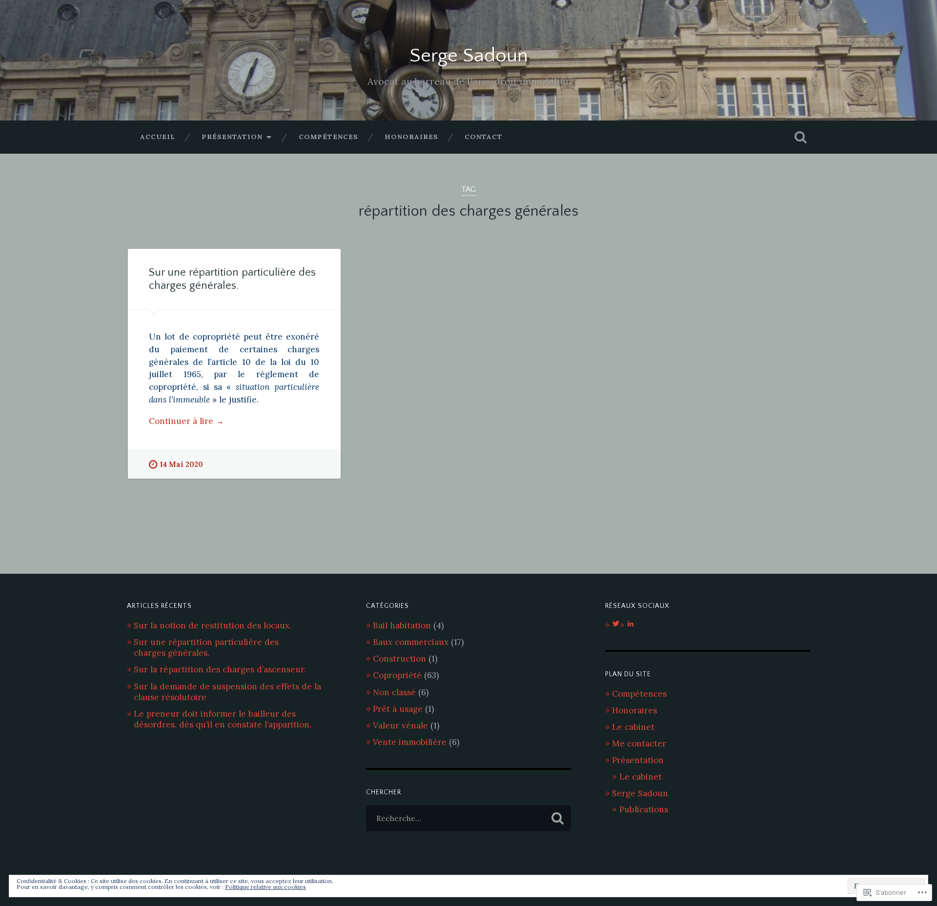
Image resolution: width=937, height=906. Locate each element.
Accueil (157, 136)
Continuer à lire (186, 421)
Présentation (232, 136)
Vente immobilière (410, 742)
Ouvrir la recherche (800, 137)
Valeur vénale (400, 725)
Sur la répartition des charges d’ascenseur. (220, 669)
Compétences (328, 136)
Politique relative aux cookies (265, 886)
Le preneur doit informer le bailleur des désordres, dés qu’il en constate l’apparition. (222, 719)
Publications (643, 809)
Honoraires (411, 136)
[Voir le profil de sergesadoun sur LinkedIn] (630, 623)
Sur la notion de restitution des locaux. (212, 625)
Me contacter (639, 743)
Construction (399, 658)
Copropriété (397, 675)
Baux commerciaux (410, 642)
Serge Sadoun (468, 56)
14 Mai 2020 (181, 464)
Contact (484, 136)
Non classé (394, 692)
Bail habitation (402, 625)
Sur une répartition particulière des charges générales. (206, 647)
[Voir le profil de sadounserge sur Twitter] (616, 623)
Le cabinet (633, 727)
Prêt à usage (398, 709)
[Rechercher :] (468, 818)
